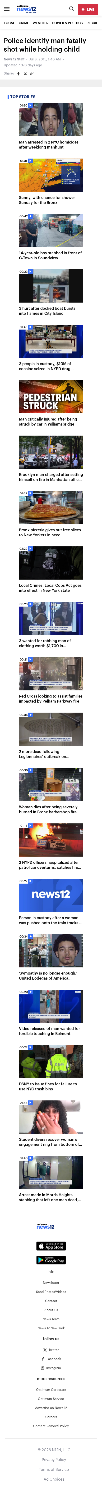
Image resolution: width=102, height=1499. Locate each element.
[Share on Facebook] (18, 73)
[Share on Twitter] (25, 73)
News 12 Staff (14, 59)
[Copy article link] (32, 73)
